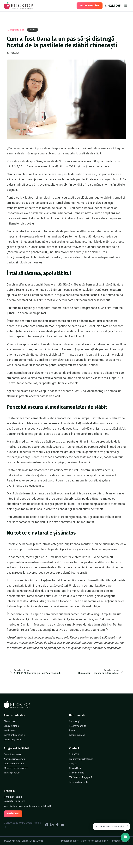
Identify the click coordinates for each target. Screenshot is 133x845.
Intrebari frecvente (78, 782)
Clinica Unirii (10, 721)
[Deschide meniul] (126, 5)
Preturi (72, 730)
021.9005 (74, 754)
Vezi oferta (13, 813)
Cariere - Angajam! (82, 777)
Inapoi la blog (17, 29)
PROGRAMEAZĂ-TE (89, 5)
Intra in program (12, 772)
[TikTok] (57, 824)
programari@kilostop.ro (81, 759)
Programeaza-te (77, 726)
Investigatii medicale (14, 735)
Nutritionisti (10, 730)
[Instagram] (52, 824)
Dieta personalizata (14, 763)
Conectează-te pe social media (22, 822)
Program (73, 763)
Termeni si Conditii (119, 840)
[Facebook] (46, 824)
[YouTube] (62, 824)
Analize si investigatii (14, 759)
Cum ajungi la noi (12, 739)
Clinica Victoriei (11, 726)
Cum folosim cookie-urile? (94, 840)
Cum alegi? (74, 721)
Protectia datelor (70, 840)
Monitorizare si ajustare (16, 768)
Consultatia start (12, 754)
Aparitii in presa (77, 735)
